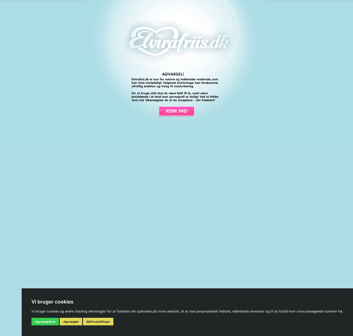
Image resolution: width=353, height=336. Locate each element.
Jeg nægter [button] (71, 321)
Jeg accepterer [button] (45, 321)
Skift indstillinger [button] (98, 321)
